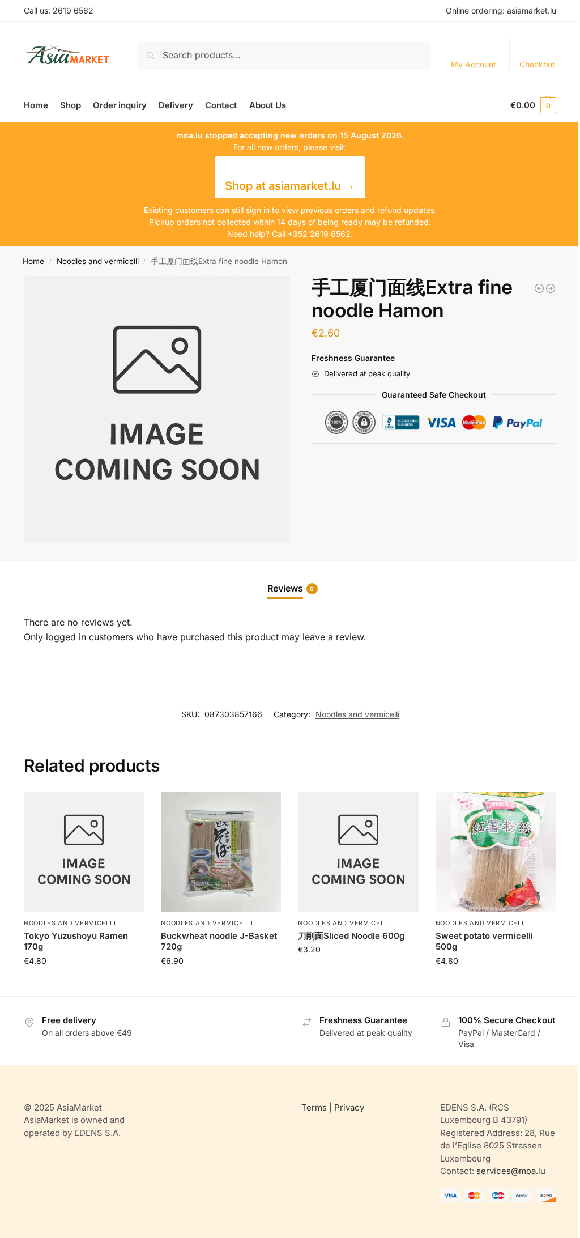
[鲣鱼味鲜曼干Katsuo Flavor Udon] (550, 288)
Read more (84, 984)
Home (33, 261)
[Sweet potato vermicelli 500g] (496, 852)
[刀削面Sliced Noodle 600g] (358, 852)
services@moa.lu (510, 1170)
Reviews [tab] (290, 588)
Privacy (349, 1107)
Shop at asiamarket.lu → (290, 186)
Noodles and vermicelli (98, 261)
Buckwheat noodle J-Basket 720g (219, 941)
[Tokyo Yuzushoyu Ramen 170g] (84, 852)
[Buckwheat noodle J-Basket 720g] (221, 852)
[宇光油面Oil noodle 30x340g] (539, 288)
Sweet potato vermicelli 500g (484, 941)
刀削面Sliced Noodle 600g (351, 935)
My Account (473, 64)
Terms (314, 1107)
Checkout (537, 64)
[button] (533, 105)
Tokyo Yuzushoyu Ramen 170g (76, 941)
